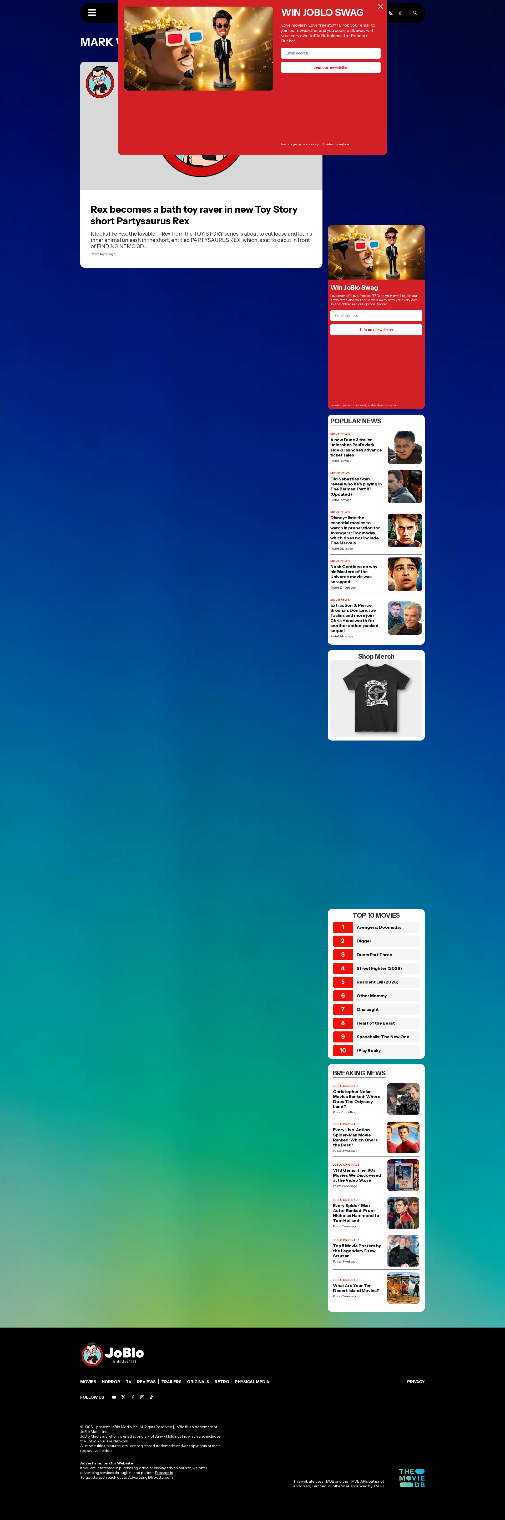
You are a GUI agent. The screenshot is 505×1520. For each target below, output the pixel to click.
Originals (198, 1381)
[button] (92, 13)
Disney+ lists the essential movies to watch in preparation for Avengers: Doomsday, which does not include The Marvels (355, 530)
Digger (364, 940)
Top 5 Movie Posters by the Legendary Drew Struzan (357, 1250)
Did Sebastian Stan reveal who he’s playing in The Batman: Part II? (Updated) (356, 486)
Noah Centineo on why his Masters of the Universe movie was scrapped (353, 574)
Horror (111, 1381)
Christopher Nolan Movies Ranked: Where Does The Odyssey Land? (356, 1099)
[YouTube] (114, 1397)
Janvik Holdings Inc (171, 1436)
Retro (222, 1381)
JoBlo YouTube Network (107, 1441)
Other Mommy (372, 995)
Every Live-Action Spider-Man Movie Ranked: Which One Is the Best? (355, 1137)
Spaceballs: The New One (383, 1036)
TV (129, 1381)
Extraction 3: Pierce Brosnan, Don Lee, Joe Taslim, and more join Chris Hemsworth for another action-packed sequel (354, 618)
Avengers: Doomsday (379, 927)
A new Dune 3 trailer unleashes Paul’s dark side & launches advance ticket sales (356, 447)
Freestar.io (164, 1472)
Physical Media (252, 1381)
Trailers (171, 1381)
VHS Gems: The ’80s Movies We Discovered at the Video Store (357, 1175)
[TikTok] (400, 13)
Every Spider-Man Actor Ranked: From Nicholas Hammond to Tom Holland (356, 1213)
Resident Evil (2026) (378, 982)
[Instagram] (391, 13)
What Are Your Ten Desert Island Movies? (356, 1288)
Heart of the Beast (376, 1023)
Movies (88, 1381)
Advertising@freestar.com (150, 1477)
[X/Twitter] (123, 1397)
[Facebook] (133, 1397)
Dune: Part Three (374, 954)
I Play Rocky (369, 1050)
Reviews (146, 1381)
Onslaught (368, 1009)
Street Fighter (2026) (379, 968)
